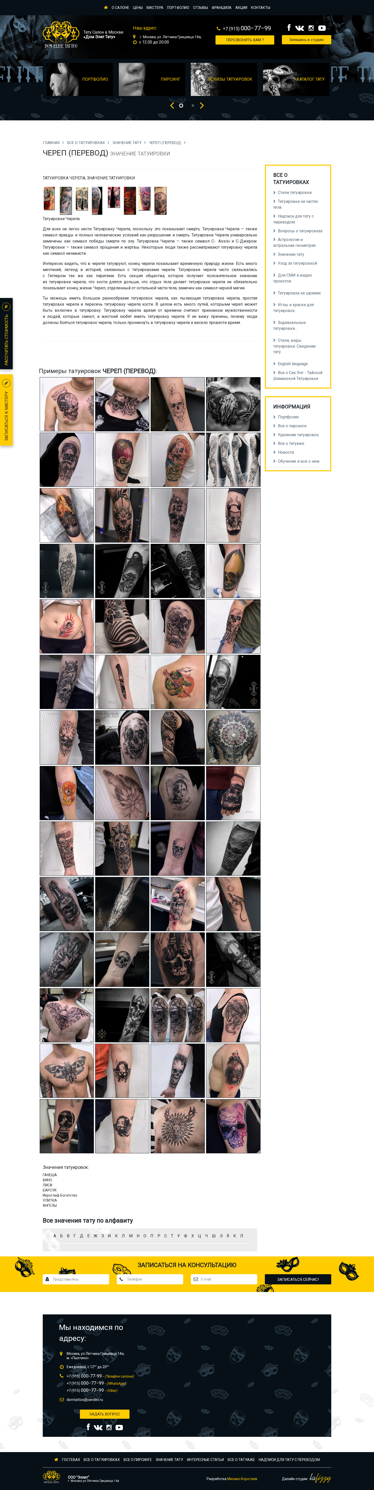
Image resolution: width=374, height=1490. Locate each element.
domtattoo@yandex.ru (85, 1400)
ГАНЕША (50, 1175)
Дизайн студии (295, 1479)
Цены (138, 8)
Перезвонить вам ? (245, 40)
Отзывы (200, 8)
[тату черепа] (66, 200)
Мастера (155, 8)
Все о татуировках (86, 142)
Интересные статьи (205, 1460)
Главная (52, 142)
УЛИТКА (50, 1200)
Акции (241, 8)
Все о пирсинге (138, 1460)
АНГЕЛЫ (50, 1205)
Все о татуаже (241, 1460)
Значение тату (127, 142)
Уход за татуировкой (297, 263)
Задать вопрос (104, 1414)
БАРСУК (50, 1190)
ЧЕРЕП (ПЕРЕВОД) (165, 142)
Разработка (232, 1479)
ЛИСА (47, 1185)
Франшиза (222, 8)
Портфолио (178, 8)
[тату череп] (49, 200)
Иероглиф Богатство (60, 1195)
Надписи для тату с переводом (289, 1460)
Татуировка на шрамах (299, 293)
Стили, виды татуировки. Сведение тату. (294, 346)
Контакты (260, 8)
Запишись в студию (306, 39)
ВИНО (47, 1180)
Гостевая (71, 1460)
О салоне (120, 8)
